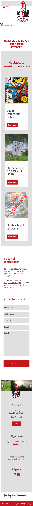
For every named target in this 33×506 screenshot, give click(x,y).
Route (16, 423)
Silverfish (7, 497)
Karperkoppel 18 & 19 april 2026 (15, 171)
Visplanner (6, 503)
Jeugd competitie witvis (13, 114)
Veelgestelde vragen (16, 459)
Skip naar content (7, 25)
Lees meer (12, 125)
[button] (8, 6)
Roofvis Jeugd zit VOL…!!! (15, 227)
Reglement (16, 444)
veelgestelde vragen (12, 282)
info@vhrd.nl (16, 417)
